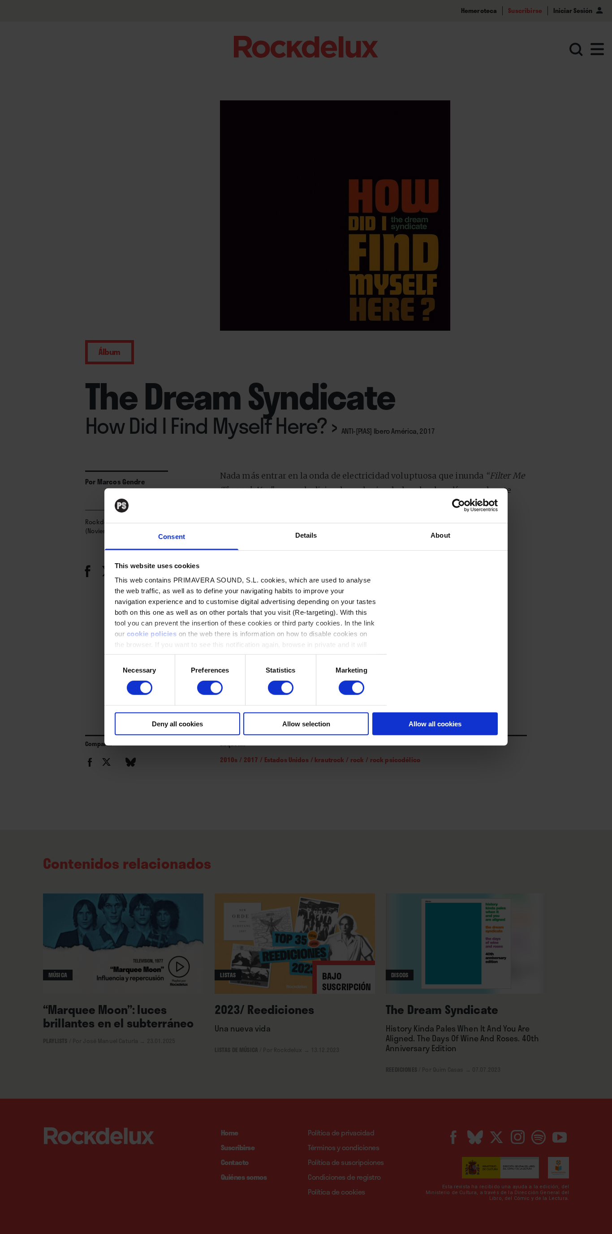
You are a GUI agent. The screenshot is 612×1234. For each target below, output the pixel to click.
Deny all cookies (177, 723)
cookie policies (152, 634)
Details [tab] (306, 535)
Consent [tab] (171, 536)
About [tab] (440, 535)
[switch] (210, 688)
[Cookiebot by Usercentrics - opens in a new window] (458, 505)
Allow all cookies (435, 723)
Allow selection (306, 723)
